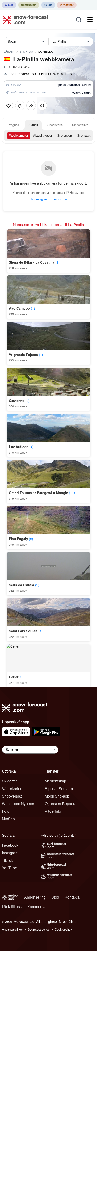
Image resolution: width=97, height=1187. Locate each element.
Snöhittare (84, 135)
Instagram (10, 852)
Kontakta (72, 897)
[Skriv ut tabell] (42, 105)
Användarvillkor (12, 929)
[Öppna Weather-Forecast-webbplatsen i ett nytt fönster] (67, 5)
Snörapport (64, 135)
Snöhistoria (55, 125)
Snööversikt (12, 796)
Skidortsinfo (80, 125)
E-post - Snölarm (59, 788)
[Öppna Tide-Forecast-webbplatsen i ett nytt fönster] (48, 5)
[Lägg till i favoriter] (8, 105)
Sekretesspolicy (39, 929)
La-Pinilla (45, 51)
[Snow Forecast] (24, 19)
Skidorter (9, 781)
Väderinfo (53, 811)
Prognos (13, 125)
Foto (5, 811)
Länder (9, 51)
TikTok (7, 860)
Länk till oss (12, 906)
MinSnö (8, 818)
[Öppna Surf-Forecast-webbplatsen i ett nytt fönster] (9, 5)
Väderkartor (11, 788)
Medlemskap (55, 781)
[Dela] (31, 105)
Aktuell (33, 125)
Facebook (10, 845)
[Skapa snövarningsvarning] (19, 105)
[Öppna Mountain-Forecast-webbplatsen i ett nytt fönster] (28, 5)
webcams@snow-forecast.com (48, 199)
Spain (26, 51)
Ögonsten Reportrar (61, 803)
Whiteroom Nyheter (18, 803)
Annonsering (35, 897)
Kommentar (37, 906)
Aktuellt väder (42, 135)
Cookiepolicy (63, 929)
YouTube (9, 867)
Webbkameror (18, 135)
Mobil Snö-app (57, 796)
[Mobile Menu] (90, 19)
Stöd (55, 897)
